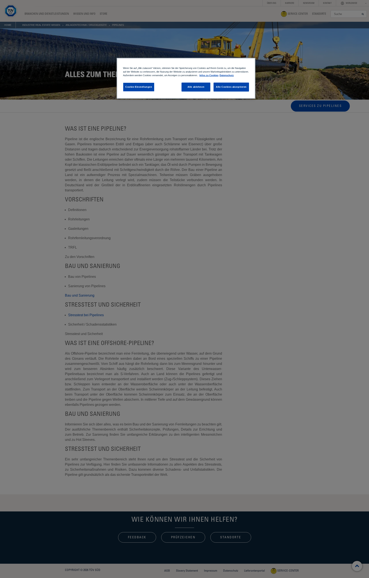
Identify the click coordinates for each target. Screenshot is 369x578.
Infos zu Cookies (208, 75)
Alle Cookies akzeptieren (231, 87)
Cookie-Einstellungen (138, 87)
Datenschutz (227, 75)
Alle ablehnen (195, 87)
